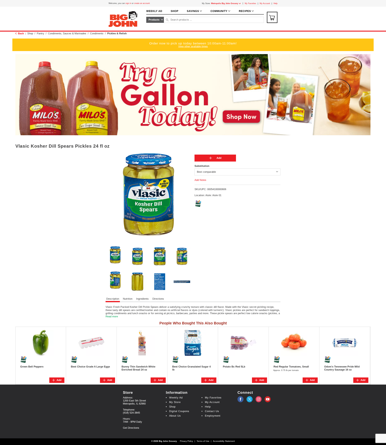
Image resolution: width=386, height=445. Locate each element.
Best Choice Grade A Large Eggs (90, 366)
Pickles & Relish (117, 33)
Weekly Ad (176, 397)
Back (20, 33)
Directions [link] (158, 298)
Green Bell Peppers (31, 366)
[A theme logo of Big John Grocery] (123, 18)
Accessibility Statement (224, 441)
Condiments (96, 33)
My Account (265, 3)
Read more (112, 316)
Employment (212, 415)
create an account (142, 3)
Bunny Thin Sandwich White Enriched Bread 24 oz (138, 368)
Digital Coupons (179, 411)
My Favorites (250, 3)
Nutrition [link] (127, 298)
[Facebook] (240, 399)
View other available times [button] (193, 46)
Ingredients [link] (142, 298)
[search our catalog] (167, 20)
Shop (30, 33)
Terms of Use (203, 441)
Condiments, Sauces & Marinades (67, 33)
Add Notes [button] (200, 180)
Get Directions (131, 427)
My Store (175, 402)
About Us (175, 415)
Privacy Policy (186, 441)
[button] (226, 3)
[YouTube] (259, 399)
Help (275, 3)
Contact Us (212, 411)
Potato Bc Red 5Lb (234, 366)
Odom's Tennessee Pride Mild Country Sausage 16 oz (342, 368)
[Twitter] (250, 399)
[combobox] (155, 20)
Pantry (40, 33)
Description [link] (112, 298)
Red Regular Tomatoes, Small (291, 366)
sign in (128, 3)
